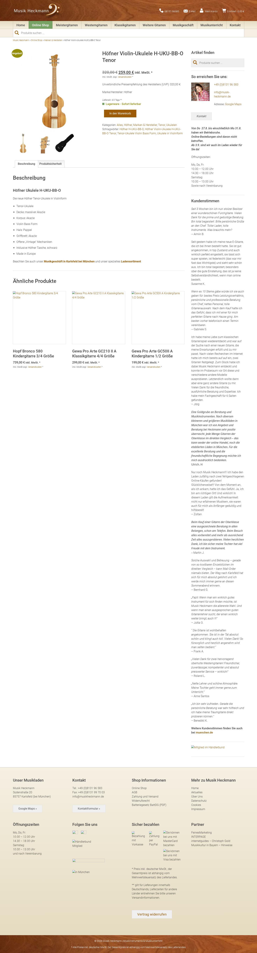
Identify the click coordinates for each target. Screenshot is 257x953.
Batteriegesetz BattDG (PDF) (149, 805)
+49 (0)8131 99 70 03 (91, 792)
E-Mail (192, 11)
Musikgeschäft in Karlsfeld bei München (69, 261)
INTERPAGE (198, 836)
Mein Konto (211, 11)
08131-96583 (172, 11)
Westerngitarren (96, 25)
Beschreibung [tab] (26, 163)
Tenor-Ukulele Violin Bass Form (136, 133)
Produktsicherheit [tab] (50, 163)
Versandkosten (125, 77)
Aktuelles (196, 792)
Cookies (196, 805)
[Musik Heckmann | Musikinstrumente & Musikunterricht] (37, 10)
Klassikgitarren (125, 25)
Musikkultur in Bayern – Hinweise (211, 845)
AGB (134, 792)
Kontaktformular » (89, 808)
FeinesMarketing (201, 832)
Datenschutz (199, 800)
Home (20, 25)
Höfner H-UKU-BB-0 (132, 129)
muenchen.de (204, 732)
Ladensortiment (131, 261)
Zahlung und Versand (145, 796)
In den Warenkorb (120, 113)
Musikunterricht (212, 25)
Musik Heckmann (21, 40)
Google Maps (233, 104)
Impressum (198, 809)
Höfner (128, 125)
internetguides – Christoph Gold (210, 841)
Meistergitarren (67, 25)
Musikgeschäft (183, 25)
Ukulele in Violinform (170, 133)
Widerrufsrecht (141, 800)
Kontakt (235, 25)
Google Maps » (27, 808)
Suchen (18, 33)
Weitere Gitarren (154, 25)
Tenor (161, 125)
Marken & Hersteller (53, 40)
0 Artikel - (235, 11)
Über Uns (197, 796)
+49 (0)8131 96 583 (226, 84)
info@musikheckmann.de (88, 796)
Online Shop (40, 25)
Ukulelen (171, 125)
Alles (120, 125)
